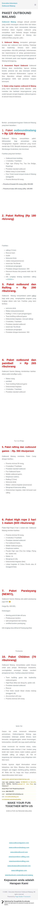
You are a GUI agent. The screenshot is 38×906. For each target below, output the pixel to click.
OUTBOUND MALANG (23, 779)
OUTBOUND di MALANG (28, 782)
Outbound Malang (9, 22)
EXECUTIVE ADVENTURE (9, 779)
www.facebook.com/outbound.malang (11, 799)
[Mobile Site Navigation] (35, 4)
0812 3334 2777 (10, 791)
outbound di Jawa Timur (25, 784)
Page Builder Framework (22, 896)
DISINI (10, 279)
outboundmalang (25, 130)
